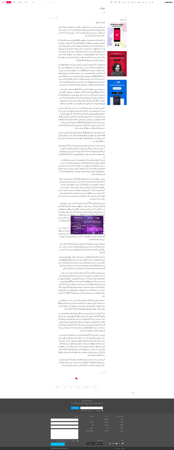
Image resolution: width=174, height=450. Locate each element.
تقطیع (119, 2)
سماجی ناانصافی (86, 387)
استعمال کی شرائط (118, 448)
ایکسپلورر (115, 2)
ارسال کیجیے (56, 444)
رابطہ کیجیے (106, 425)
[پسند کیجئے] (49, 18)
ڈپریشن (57, 387)
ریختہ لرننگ (121, 428)
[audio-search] (33, 2)
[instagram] (113, 443)
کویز (125, 2)
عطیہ (92, 419)
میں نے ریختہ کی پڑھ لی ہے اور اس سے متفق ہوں (91, 410)
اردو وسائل (91, 428)
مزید (107, 2)
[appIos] (90, 443)
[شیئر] (53, 18)
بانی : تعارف (106, 422)
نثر (135, 2)
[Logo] (168, 2)
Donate (3, 2)
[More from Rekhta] (14, 2)
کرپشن (94, 387)
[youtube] (116, 443)
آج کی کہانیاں (102, 373)
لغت (146, 2)
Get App (8, 2)
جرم (64, 387)
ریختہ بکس (121, 430)
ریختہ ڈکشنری (121, 425)
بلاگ (132, 2)
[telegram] (110, 443)
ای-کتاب (139, 2)
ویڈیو (143, 2)
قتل (71, 387)
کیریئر (107, 428)
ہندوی (122, 419)
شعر (149, 2)
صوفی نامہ (122, 422)
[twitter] (119, 443)
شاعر (152, 2)
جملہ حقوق (115, 448)
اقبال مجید (103, 12)
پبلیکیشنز (111, 2)
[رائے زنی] (56, 17)
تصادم (78, 387)
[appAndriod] (99, 443)
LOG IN (20, 2)
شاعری (129, 2)
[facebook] (123, 443)
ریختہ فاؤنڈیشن (106, 419)
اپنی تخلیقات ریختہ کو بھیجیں (89, 430)
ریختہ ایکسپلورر (106, 430)
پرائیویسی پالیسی (94, 410)
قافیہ (122, 2)
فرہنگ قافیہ (91, 422)
